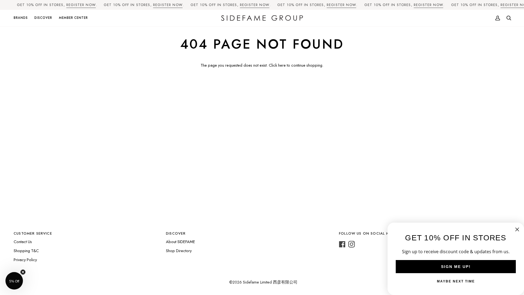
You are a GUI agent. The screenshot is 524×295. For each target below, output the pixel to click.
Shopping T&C (26, 250)
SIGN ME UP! (456, 266)
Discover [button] (176, 233)
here (282, 65)
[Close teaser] (23, 272)
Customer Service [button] (33, 233)
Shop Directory (179, 250)
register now (81, 4)
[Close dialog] (517, 229)
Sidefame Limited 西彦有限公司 (270, 282)
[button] (22, 18)
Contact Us (23, 241)
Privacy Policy (25, 259)
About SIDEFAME (180, 241)
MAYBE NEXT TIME (456, 281)
